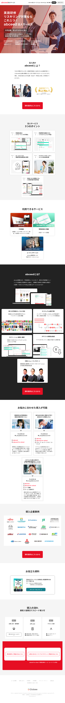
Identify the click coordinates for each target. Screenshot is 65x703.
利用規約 (28, 680)
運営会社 (52, 680)
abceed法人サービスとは (34, 2)
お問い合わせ (60, 2)
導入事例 (49, 2)
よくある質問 (13, 680)
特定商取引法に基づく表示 (32, 682)
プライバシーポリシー (43, 680)
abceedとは (43, 2)
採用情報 (34, 680)
